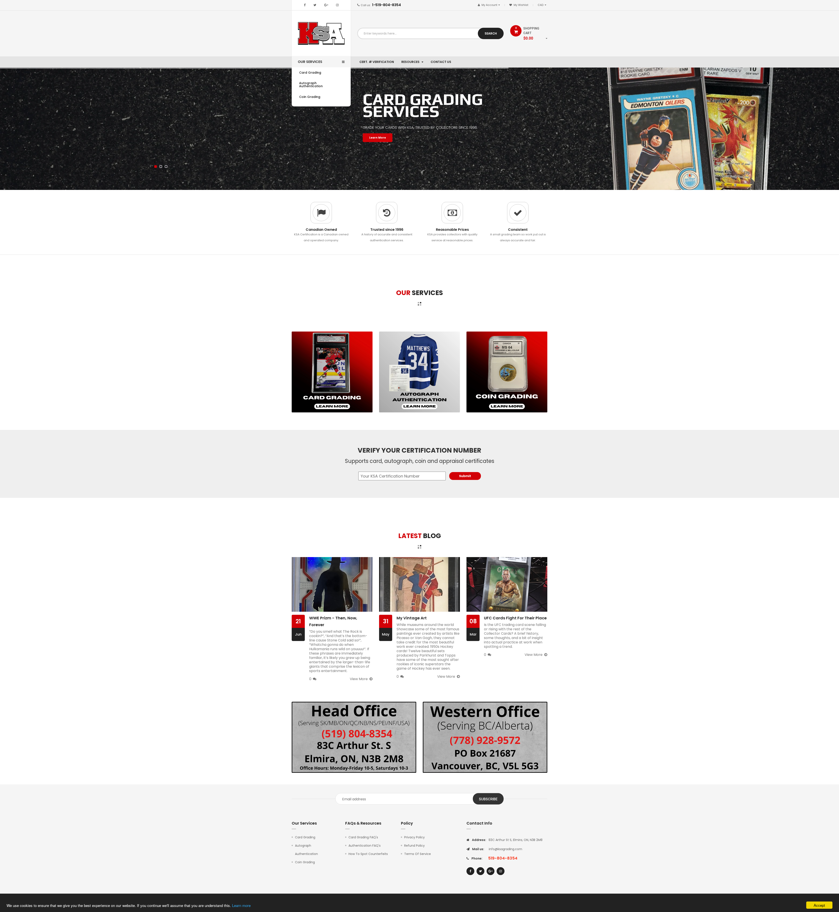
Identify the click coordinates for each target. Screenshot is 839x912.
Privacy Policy (414, 837)
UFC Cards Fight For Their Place (515, 618)
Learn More (377, 137)
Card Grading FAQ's (363, 837)
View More (359, 678)
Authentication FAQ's (364, 845)
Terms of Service (417, 854)
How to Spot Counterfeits (368, 854)
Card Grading (305, 837)
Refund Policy (414, 845)
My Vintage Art (412, 618)
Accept (819, 905)
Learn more (241, 905)
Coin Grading (305, 862)
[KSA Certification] (332, 372)
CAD (543, 5)
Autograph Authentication (306, 849)
